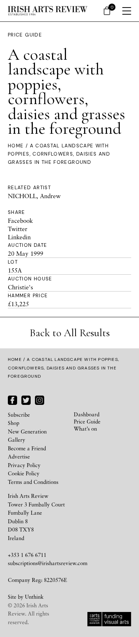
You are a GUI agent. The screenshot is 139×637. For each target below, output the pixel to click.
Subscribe (19, 414)
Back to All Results (70, 332)
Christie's (20, 287)
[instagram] (39, 399)
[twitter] (26, 399)
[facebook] (12, 399)
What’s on (85, 428)
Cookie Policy (24, 473)
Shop (13, 423)
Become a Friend (27, 448)
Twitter (17, 228)
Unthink (34, 596)
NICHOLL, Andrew (34, 196)
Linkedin (19, 237)
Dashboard (86, 414)
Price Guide (25, 35)
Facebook (20, 220)
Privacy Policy (24, 465)
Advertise (19, 456)
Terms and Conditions (33, 482)
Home (16, 146)
